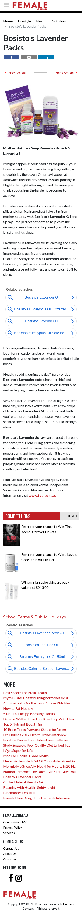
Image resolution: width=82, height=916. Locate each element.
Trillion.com (67, 904)
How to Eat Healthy (18, 708)
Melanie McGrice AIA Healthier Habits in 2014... (39, 766)
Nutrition (59, 21)
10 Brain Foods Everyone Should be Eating (34, 729)
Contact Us (11, 848)
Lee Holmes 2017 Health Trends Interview (34, 735)
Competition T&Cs (16, 822)
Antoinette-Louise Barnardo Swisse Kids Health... (39, 703)
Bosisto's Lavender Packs (22, 777)
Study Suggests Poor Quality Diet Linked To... (36, 745)
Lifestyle (24, 21)
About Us (9, 853)
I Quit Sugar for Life (18, 750)
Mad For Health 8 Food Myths (26, 756)
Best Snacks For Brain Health (25, 692)
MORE (72, 516)
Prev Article (16, 72)
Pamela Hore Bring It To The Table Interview (36, 798)
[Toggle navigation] (7, 4)
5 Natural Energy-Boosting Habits (29, 714)
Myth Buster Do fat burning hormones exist (35, 698)
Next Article (66, 72)
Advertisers (11, 859)
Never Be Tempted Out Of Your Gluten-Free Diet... (41, 761)
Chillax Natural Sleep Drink (23, 782)
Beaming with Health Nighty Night (29, 787)
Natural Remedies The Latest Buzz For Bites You (39, 771)
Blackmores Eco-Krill (19, 793)
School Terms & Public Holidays (34, 616)
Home (8, 21)
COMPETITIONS (17, 516)
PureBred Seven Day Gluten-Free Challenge (35, 740)
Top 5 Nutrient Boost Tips (23, 724)
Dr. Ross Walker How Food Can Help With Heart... (40, 719)
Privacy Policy (12, 827)
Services (9, 833)
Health (41, 21)
